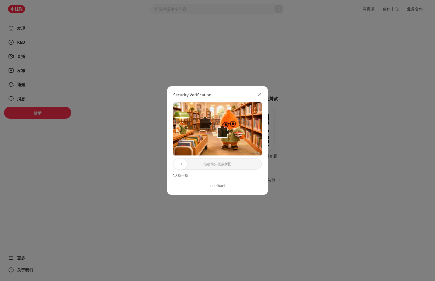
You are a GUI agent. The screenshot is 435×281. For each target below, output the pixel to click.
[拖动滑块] (180, 164)
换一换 (183, 175)
